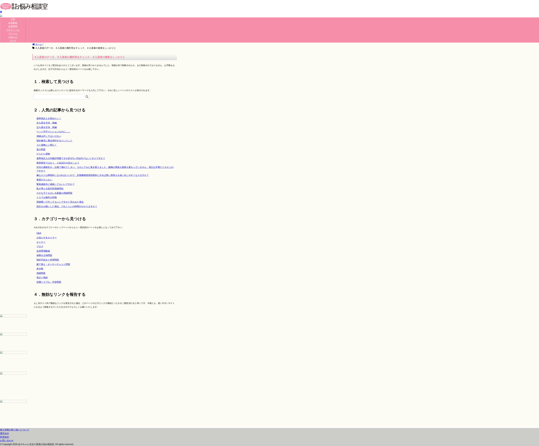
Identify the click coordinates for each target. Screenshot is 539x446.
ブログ (12, 41)
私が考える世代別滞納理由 (49, 188)
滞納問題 (40, 273)
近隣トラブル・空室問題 (48, 282)
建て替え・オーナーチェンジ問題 (53, 264)
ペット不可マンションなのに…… (53, 131)
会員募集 (12, 23)
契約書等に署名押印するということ (54, 140)
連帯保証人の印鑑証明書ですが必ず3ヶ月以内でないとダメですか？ (70, 158)
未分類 (39, 268)
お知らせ (12, 37)
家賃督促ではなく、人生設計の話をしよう (57, 163)
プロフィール (13, 30)
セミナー (40, 242)
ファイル (12, 33)
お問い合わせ (6, 440)
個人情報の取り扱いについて (14, 430)
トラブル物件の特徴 (46, 197)
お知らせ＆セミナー (46, 237)
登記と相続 (42, 277)
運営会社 (4, 433)
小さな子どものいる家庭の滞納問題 (54, 193)
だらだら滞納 (43, 154)
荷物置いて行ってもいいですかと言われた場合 (60, 202)
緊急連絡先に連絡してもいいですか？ (55, 184)
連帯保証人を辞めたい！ (48, 118)
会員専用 (12, 26)
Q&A (38, 233)
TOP (13, 19)
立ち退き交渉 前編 (46, 127)
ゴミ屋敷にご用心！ (46, 145)
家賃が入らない (44, 180)
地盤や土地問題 (44, 255)
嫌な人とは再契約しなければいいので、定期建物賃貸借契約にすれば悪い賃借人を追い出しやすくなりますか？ (92, 175)
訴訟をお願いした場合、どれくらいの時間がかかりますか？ (66, 206)
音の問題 (40, 149)
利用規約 (4, 437)
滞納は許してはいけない (48, 136)
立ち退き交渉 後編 (46, 123)
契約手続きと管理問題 (47, 260)
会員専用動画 (43, 251)
